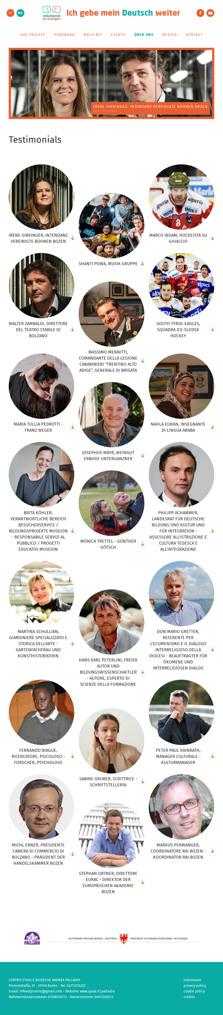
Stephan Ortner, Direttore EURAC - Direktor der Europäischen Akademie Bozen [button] (108, 882)
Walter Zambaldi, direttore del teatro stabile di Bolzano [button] (38, 329)
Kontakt (194, 35)
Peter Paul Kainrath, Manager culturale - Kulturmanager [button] (178, 756)
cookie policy (194, 991)
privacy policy (195, 986)
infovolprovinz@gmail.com (41, 991)
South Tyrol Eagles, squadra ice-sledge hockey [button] (178, 329)
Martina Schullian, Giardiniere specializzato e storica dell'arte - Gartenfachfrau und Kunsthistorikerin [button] (38, 643)
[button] (41, 197)
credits (189, 997)
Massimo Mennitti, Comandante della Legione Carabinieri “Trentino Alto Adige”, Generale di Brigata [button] (108, 361)
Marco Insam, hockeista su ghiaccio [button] (178, 238)
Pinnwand (64, 35)
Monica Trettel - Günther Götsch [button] (108, 544)
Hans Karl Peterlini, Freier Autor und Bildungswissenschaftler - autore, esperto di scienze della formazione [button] (108, 672)
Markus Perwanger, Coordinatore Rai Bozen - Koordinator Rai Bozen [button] (178, 851)
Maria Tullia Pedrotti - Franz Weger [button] (38, 427)
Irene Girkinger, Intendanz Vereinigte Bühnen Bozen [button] (38, 238)
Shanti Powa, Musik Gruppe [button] (108, 263)
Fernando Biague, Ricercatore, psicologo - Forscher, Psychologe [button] (38, 756)
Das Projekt (33, 35)
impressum (192, 980)
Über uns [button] (144, 35)
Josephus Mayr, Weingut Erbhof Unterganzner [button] (108, 455)
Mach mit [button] (93, 35)
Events (118, 35)
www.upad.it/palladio (97, 991)
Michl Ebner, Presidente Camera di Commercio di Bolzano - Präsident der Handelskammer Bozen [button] (38, 854)
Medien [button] (169, 35)
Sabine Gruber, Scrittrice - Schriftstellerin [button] (108, 781)
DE (20, 13)
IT (10, 13)
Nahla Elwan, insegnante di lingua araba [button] (178, 427)
